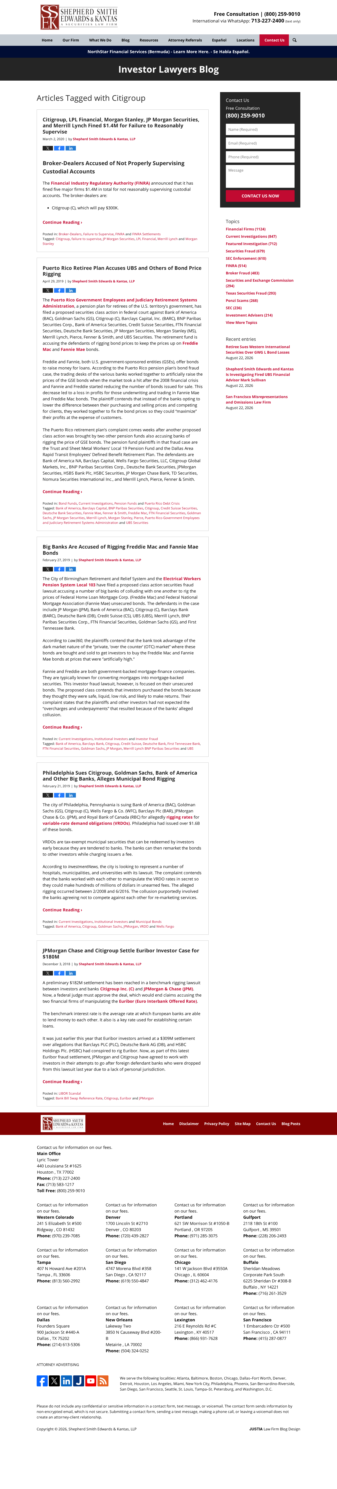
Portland (183, 1217)
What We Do (100, 40)
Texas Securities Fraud (251, 293)
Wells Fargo (165, 926)
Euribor (125, 1098)
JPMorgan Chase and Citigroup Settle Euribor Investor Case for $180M (121, 953)
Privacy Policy (216, 1123)
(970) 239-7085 (66, 1235)
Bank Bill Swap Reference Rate (79, 1098)
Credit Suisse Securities (179, 508)
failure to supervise (86, 239)
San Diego (116, 1262)
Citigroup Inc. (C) (117, 989)
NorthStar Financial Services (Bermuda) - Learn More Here (148, 51)
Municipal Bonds (149, 921)
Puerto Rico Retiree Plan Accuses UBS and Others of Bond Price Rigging (122, 270)
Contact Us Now (260, 196)
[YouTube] (90, 1380)
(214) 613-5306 (66, 1344)
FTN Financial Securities (167, 513)
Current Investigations (96, 503)
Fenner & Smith (115, 513)
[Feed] (102, 1380)
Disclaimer (189, 1123)
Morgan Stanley (120, 518)
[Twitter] (54, 1380)
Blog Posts (291, 1123)
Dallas (43, 1319)
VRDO (144, 926)
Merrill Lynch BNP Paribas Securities (152, 748)
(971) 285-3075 (204, 1235)
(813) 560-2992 (66, 1281)
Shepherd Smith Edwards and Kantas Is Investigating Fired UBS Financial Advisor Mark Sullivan (260, 374)
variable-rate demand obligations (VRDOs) (86, 823)
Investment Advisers (249, 315)
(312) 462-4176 (204, 1281)
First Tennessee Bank (183, 743)
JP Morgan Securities (119, 239)
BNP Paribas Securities (125, 508)
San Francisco (257, 1319)
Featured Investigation (251, 243)
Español (219, 40)
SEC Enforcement (246, 258)
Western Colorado (55, 1217)
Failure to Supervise (98, 234)
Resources (149, 40)
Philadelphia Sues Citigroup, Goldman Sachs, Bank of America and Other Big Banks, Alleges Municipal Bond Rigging (120, 775)
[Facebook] (42, 1380)
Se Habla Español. (231, 51)
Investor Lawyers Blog (79, 17)
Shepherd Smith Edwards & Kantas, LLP (103, 1429)
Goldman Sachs (93, 748)
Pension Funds (125, 503)
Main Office (49, 1153)
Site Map (243, 1123)
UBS (190, 748)
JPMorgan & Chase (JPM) (168, 989)
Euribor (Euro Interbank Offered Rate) (158, 1001)
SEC (234, 307)
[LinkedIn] (66, 1380)
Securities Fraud (245, 251)
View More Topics (241, 322)
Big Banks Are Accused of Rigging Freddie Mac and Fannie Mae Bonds (120, 549)
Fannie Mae (73, 349)
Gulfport (252, 1217)
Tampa (44, 1262)
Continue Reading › (62, 222)
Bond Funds (68, 503)
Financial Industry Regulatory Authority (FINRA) (101, 183)
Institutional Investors (111, 739)
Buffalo (250, 1262)
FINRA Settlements (146, 234)
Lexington (184, 1319)
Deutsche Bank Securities (62, 513)
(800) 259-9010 (282, 13)
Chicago (182, 1262)
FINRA (119, 234)
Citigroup (63, 239)
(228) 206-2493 (272, 1235)
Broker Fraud (242, 273)
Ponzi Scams (242, 300)
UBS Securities (137, 522)
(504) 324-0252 (135, 1350)
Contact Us (275, 40)
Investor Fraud (147, 739)
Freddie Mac (137, 513)
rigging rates (180, 817)
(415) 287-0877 (272, 1338)
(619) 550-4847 (135, 1281)
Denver (113, 1217)
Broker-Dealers (70, 234)
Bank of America (68, 508)
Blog (126, 40)
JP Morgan (114, 748)
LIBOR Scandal (70, 1093)
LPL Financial (146, 239)
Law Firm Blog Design (274, 1429)
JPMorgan (131, 926)
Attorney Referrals (185, 40)
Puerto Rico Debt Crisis (162, 503)
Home (47, 40)
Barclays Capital (94, 508)
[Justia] (78, 1380)
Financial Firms (245, 229)
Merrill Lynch (167, 239)
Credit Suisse (131, 743)
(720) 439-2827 (135, 1235)
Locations (245, 40)
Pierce (138, 518)
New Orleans (119, 1319)
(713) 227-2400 (66, 1178)
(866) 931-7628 (204, 1338)
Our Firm (71, 40)
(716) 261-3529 (272, 1293)
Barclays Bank (93, 743)
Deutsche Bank (154, 743)
